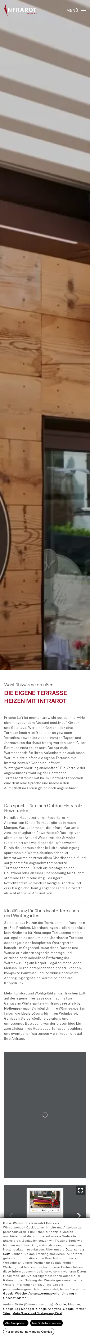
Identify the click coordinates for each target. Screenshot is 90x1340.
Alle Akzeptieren (15, 1323)
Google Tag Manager (18, 1308)
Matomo (74, 1304)
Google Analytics (48, 1308)
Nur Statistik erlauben (46, 1323)
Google (60, 1304)
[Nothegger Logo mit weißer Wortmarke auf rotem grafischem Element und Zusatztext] (20, 10)
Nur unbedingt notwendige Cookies (28, 1331)
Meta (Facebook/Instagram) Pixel (37, 1313)
